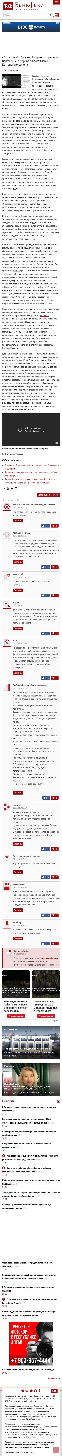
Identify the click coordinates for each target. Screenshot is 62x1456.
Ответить (18, 520)
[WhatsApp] (16, 488)
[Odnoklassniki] (40, 1391)
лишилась (44, 315)
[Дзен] (31, 1391)
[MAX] (35, 1391)
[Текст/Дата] (57, 15)
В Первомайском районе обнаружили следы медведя (28, 1369)
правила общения (49, 958)
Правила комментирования (23, 1445)
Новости (8, 1101)
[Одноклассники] (8, 488)
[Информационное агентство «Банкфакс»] (23, 6)
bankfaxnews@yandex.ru (25, 1401)
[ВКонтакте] (4, 488)
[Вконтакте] (27, 1391)
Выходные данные (13, 1442)
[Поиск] (52, 15)
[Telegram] (12, 488)
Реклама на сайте (41, 1447)
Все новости (54, 1378)
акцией (16, 270)
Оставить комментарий (48, 494)
